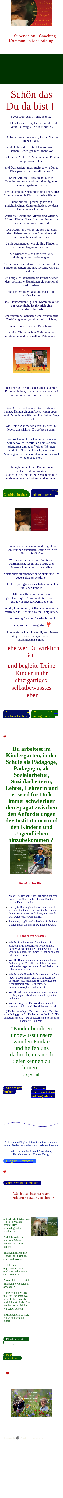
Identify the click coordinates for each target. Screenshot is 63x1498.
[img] (31, 13)
